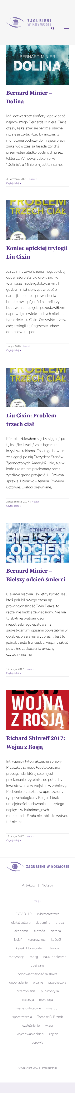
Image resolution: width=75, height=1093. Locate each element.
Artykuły (29, 885)
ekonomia (21, 931)
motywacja (16, 957)
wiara (49, 1025)
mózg (34, 957)
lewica (54, 948)
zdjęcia (53, 1034)
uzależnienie (31, 1025)
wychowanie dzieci (30, 1034)
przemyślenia (25, 991)
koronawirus (37, 939)
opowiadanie (18, 982)
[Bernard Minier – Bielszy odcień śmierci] (37, 543)
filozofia (39, 931)
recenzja (28, 999)
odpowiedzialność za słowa (37, 974)
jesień (18, 939)
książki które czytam (30, 948)
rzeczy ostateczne (28, 1008)
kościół (56, 939)
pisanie (38, 982)
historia (55, 931)
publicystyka (50, 991)
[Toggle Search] (52, 28)
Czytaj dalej (12, 183)
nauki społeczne (54, 957)
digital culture (20, 922)
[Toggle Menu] (66, 28)
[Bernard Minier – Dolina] (37, 65)
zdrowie (37, 1042)
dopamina (43, 922)
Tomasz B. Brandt (50, 1017)
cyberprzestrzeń (48, 914)
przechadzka (57, 982)
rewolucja (46, 999)
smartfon (52, 1008)
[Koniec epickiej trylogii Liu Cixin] (37, 220)
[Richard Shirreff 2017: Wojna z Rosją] (37, 710)
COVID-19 (24, 914)
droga (60, 922)
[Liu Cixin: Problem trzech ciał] (37, 387)
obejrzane (37, 965)
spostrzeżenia (22, 1017)
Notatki (33, 179)
